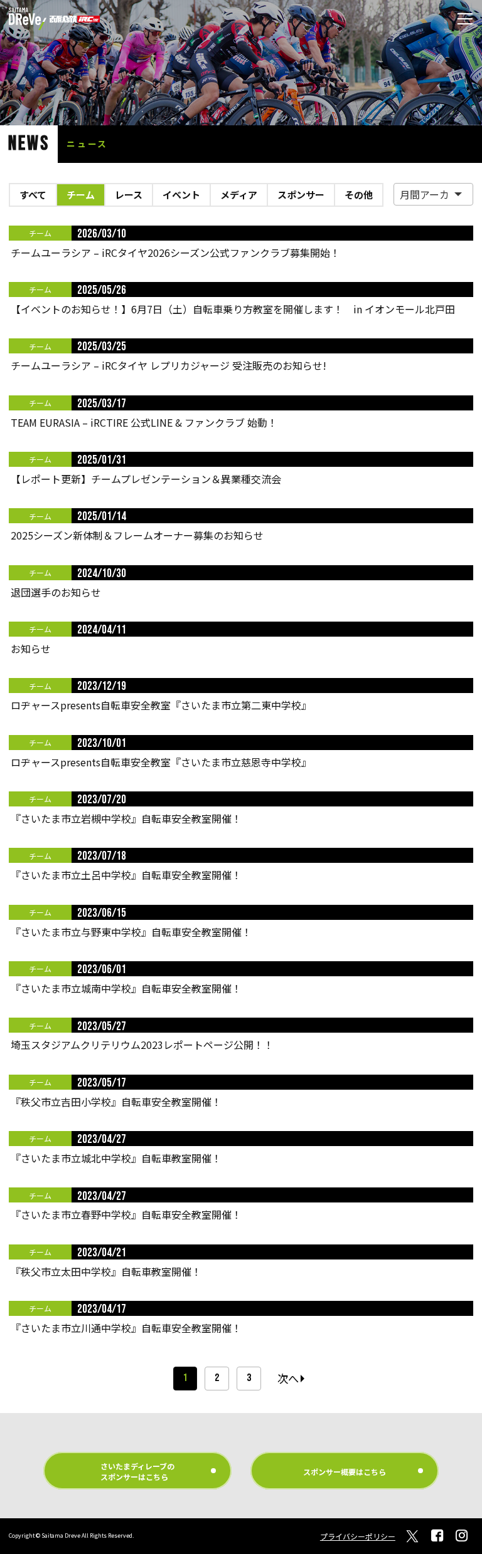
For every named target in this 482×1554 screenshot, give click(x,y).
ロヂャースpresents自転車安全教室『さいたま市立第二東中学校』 (161, 704)
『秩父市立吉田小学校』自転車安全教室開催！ (116, 1101)
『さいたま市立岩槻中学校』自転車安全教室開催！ (126, 818)
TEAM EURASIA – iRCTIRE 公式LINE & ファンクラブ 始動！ (144, 422)
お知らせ (31, 648)
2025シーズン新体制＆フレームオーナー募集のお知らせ (137, 535)
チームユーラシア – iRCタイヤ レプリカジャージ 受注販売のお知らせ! (168, 365)
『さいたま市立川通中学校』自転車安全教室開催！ (126, 1327)
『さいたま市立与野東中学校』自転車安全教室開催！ (131, 931)
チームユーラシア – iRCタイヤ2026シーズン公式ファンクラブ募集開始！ (175, 252)
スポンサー (300, 194)
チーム (81, 194)
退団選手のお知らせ (56, 592)
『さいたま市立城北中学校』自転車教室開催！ (116, 1158)
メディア (238, 194)
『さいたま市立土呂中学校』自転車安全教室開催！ (126, 874)
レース (128, 194)
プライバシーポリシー (357, 1536)
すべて (32, 194)
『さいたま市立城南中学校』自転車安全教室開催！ (126, 988)
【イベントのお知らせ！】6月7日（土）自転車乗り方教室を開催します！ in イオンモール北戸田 (233, 308)
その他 (359, 194)
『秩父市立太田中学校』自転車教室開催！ (106, 1271)
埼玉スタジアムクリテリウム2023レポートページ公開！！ (142, 1044)
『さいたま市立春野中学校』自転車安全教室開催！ (126, 1214)
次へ (288, 1378)
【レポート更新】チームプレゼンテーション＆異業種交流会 (146, 478)
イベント (181, 194)
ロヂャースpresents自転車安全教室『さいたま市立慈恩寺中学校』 (161, 761)
